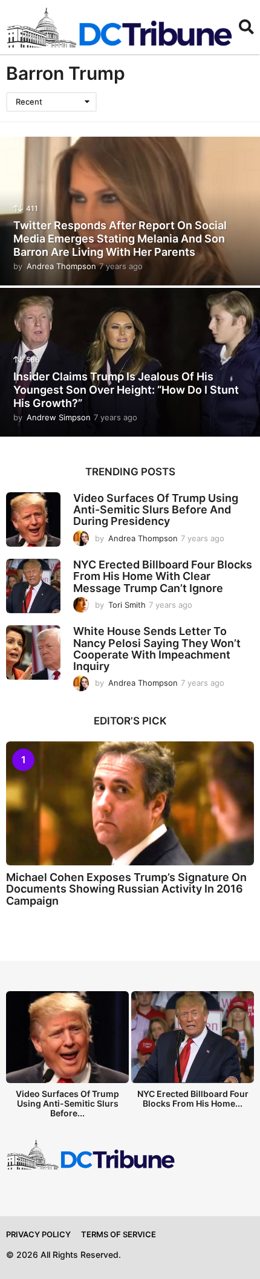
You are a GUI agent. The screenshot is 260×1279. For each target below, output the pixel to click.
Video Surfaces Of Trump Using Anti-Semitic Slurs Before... (67, 1103)
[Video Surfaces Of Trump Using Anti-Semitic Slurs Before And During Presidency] (33, 519)
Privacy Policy (38, 1234)
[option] (67, 1057)
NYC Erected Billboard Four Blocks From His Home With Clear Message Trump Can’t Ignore (162, 576)
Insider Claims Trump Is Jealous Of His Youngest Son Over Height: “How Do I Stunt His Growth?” (126, 389)
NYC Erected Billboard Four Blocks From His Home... (193, 1098)
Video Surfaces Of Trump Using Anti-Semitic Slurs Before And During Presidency (155, 510)
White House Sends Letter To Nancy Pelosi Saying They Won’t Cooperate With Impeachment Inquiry (157, 648)
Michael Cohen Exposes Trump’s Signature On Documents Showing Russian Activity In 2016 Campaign (126, 889)
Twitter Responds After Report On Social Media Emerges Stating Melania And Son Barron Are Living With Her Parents (120, 238)
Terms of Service (118, 1234)
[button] (246, 27)
